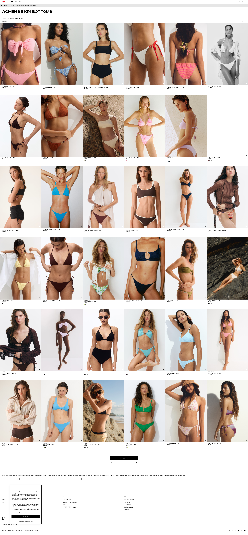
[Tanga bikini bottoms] (186, 268)
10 (133, 462)
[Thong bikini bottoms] (62, 126)
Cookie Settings (128, 511)
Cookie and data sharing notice (26, 512)
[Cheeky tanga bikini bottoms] (103, 411)
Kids (20, 1)
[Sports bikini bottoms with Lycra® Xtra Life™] (103, 54)
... (130, 462)
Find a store (127, 502)
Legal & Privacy (128, 504)
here (35, 5)
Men (16, 1)
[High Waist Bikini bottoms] (103, 340)
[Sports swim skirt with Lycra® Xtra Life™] (20, 197)
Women (11, 1)
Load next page (124, 458)
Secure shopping (128, 507)
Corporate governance (69, 507)
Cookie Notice (128, 509)
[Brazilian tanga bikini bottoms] (62, 197)
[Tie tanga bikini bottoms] (20, 54)
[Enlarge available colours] (43, 160)
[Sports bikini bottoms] (144, 197)
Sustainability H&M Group (70, 502)
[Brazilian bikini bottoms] (227, 126)
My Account (127, 501)
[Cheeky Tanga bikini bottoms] (20, 340)
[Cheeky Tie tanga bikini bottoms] (186, 54)
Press (64, 504)
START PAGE (5, 490)
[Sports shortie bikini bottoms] (20, 411)
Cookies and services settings (25, 521)
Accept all (25, 516)
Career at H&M (67, 499)
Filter (243, 21)
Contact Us (127, 506)
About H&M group (67, 501)
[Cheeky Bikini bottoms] (103, 126)
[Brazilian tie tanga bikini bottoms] (144, 340)
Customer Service (129, 499)
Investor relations (68, 506)
